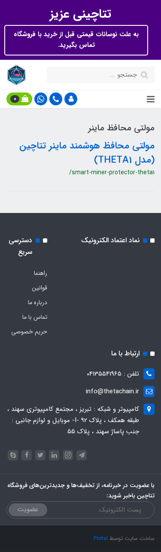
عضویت (28, 509)
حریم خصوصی (29, 331)
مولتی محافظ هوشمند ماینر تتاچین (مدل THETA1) (87, 153)
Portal (101, 538)
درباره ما (37, 302)
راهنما (40, 273)
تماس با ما (34, 317)
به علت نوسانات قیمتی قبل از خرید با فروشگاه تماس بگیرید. (76, 40)
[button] (70, 99)
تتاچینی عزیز (80, 14)
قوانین (39, 288)
